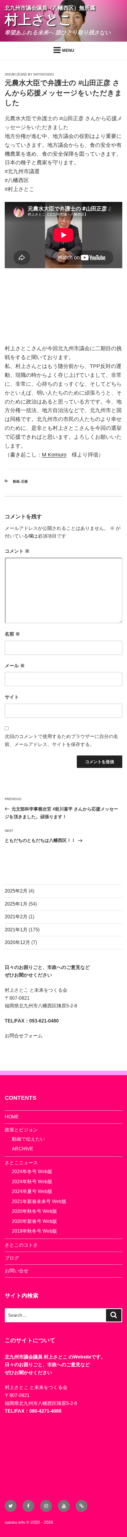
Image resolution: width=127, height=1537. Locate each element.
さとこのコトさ (21, 1244)
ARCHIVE (22, 1148)
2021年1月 (16, 929)
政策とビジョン (21, 1129)
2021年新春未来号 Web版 (39, 1201)
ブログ (12, 1258)
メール (15, 665)
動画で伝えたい (28, 1139)
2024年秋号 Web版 (32, 1181)
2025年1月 (16, 903)
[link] (54, 455)
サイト (12, 697)
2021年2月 (16, 916)
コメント (17, 551)
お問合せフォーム (24, 1035)
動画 (16, 481)
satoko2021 (43, 74)
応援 (24, 481)
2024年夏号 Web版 (32, 1191)
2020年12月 (17, 942)
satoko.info (15, 1522)
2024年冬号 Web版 (32, 1171)
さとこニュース (21, 1162)
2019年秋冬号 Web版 (34, 1231)
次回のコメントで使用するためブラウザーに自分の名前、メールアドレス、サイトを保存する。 (61, 740)
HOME (12, 1116)
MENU (68, 50)
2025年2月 (16, 890)
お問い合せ (16, 1270)
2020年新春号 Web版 (34, 1221)
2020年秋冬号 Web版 (34, 1211)
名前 (12, 633)
